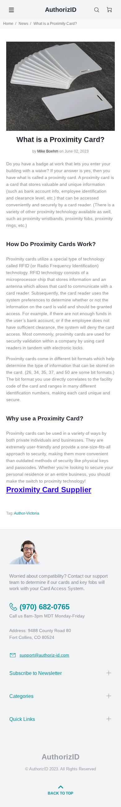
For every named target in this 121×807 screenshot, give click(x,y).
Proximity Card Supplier (48, 489)
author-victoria (26, 513)
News (23, 23)
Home (8, 23)
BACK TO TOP (60, 793)
